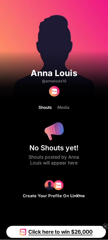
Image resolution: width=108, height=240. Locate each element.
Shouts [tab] (45, 107)
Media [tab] (63, 107)
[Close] (105, 226)
